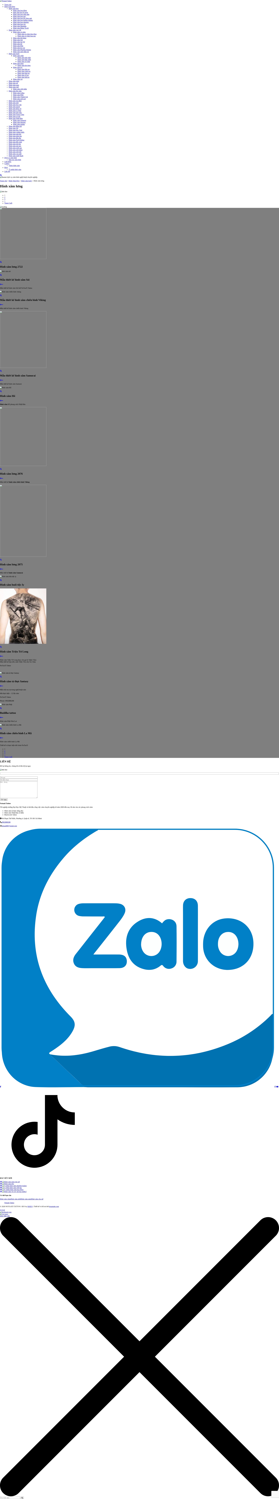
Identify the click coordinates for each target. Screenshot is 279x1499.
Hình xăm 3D (13, 128)
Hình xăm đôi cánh (15, 142)
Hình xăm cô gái (14, 116)
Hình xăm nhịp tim (15, 136)
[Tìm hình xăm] (1, 175)
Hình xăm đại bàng (19, 38)
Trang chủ (7, 5)
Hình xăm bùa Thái (15, 130)
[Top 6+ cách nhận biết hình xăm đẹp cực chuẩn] (7, 1184)
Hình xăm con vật (15, 30)
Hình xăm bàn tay (23, 73)
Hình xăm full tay (23, 77)
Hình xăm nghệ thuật (16, 156)
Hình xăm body (14, 54)
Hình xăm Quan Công (16, 114)
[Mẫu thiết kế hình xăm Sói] (1, 275)
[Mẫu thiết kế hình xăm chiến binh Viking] (1, 295)
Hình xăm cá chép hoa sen (26, 36)
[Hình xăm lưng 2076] (1, 469)
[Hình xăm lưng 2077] (1, 391)
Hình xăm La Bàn (15, 111)
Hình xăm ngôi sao (15, 148)
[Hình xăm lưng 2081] (1, 371)
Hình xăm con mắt (15, 154)
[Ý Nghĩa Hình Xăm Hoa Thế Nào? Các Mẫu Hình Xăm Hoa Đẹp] (11, 1190)
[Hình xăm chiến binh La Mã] (1, 729)
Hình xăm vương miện (16, 132)
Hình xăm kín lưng (24, 65)
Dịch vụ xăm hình (10, 158)
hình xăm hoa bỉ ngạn (20, 12)
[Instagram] (275, 1087)
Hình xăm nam (14, 85)
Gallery (6, 164)
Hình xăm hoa (14, 8)
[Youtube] (277, 1087)
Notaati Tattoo (9, 1203)
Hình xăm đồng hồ (15, 126)
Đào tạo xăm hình (15, 160)
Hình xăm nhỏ (14, 103)
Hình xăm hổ (17, 44)
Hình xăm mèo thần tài (21, 52)
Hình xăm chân (18, 56)
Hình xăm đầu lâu (15, 138)
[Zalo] (138, 1087)
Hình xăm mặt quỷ (19, 99)
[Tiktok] (43, 1174)
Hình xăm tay (17, 67)
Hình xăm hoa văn (15, 105)
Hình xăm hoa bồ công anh (22, 18)
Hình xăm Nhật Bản (16, 118)
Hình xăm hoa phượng (21, 22)
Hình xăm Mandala (19, 26)
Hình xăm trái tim (15, 144)
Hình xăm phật (16, 1199)
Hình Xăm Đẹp (9, 7)
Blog (6, 167)
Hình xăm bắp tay (23, 69)
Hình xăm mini (14, 81)
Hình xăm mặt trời (15, 152)
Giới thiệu (7, 162)
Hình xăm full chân (24, 58)
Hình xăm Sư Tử (19, 42)
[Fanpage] (0, 1087)
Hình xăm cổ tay (23, 75)
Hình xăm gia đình (15, 101)
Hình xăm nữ (13, 83)
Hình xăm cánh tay (24, 71)
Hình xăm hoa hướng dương (23, 20)
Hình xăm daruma (19, 122)
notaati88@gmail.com (9, 826)
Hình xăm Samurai (19, 120)
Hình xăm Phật (18, 95)
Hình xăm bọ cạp (19, 48)
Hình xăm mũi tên (15, 134)
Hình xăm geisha (19, 124)
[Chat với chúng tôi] (5, 1212)
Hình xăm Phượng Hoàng (22, 50)
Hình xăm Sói (18, 40)
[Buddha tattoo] (1, 708)
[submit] (22, 1498)
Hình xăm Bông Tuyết (21, 28)
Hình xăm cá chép (19, 32)
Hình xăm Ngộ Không (16, 140)
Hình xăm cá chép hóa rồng (27, 34)
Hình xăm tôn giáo (15, 91)
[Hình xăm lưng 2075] (1, 560)
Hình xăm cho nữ (37, 1199)
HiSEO (30, 1206)
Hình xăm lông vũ (15, 109)
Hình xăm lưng (18, 63)
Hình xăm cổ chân (23, 61)
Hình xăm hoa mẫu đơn (21, 14)
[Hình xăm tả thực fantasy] (1, 677)
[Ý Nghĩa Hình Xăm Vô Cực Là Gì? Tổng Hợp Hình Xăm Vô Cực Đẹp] (13, 1192)
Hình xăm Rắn (18, 46)
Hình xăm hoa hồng (20, 10)
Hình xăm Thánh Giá (20, 97)
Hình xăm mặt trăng (15, 150)
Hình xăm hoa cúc (19, 24)
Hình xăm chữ (14, 87)
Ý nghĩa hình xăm (15, 169)
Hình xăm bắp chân (24, 60)
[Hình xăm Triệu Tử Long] (1, 647)
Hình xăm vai (17, 79)
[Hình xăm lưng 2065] (1, 580)
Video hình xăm (14, 166)
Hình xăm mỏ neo (15, 146)
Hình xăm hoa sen (19, 16)
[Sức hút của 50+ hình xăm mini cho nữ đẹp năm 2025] (10, 1182)
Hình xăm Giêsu (18, 93)
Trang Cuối (8, 203)
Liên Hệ (7, 171)
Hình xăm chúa (5, 1199)
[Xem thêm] (1, 284)
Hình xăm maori (14, 107)
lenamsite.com (54, 1206)
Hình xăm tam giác (15, 113)
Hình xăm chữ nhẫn (20, 89)
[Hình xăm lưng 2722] (1, 262)
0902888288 (6, 822)
